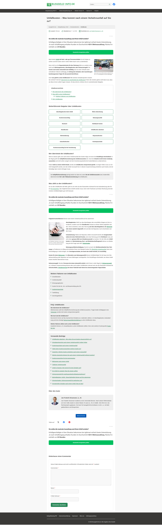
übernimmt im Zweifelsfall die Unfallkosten (73, 80)
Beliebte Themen (78, 10)
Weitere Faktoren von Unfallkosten (65, 96)
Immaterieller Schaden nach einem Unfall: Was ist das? (67, 383)
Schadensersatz (62, 267)
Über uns (82, 516)
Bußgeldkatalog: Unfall (63, 27)
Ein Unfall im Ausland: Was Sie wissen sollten (65, 371)
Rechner (88, 10)
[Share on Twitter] (58, 422)
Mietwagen (61, 255)
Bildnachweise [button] (81, 416)
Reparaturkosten (97, 135)
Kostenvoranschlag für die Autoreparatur (63, 358)
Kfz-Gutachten (55, 189)
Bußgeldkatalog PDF (52, 516)
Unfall (57, 59)
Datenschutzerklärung (64, 516)
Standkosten (64, 129)
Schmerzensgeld (107, 263)
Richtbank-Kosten (97, 123)
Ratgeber (96, 10)
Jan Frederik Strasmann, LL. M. (96, 31)
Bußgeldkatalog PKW (50, 10)
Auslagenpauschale (57, 289)
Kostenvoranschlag (64, 117)
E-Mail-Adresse (55, 496)
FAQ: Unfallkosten (58, 99)
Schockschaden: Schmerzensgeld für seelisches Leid (67, 380)
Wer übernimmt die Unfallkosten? (62, 91)
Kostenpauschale (97, 141)
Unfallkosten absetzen (97, 129)
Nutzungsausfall (97, 117)
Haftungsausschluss (91, 516)
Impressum (75, 516)
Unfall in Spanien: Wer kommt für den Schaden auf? (66, 368)
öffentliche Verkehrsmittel (99, 249)
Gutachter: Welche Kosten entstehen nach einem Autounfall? (69, 352)
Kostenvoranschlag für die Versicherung (64, 147)
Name (53, 488)
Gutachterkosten (64, 141)
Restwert (64, 123)
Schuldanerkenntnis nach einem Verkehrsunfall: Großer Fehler (69, 342)
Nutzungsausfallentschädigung (72, 320)
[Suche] (109, 4)
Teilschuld (53, 312)
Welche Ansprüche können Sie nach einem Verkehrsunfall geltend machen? (73, 355)
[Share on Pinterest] (69, 422)
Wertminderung (64, 135)
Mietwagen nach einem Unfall (60, 361)
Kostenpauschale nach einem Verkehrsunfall (64, 345)
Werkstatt (109, 226)
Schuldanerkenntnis (74, 27)
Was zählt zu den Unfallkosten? (61, 94)
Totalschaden (86, 243)
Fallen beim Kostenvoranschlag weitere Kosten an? (66, 349)
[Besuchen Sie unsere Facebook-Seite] (114, 4)
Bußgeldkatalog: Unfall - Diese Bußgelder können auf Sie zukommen (71, 377)
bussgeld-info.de (52, 27)
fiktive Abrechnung (97, 112)
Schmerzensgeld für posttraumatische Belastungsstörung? (68, 374)
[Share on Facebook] (64, 422)
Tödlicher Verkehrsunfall (59, 364)
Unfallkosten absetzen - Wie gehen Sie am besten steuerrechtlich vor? (72, 339)
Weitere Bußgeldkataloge (64, 10)
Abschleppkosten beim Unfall (64, 112)
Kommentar (54, 468)
